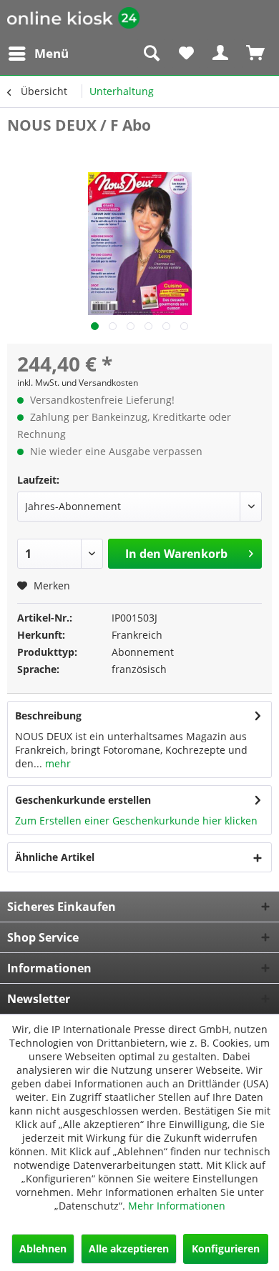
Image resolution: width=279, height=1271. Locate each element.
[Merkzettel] (186, 53)
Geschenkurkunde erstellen (83, 800)
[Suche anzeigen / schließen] (151, 53)
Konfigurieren (226, 1248)
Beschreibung (48, 715)
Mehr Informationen (176, 1205)
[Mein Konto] (221, 53)
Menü (51, 53)
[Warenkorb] (256, 53)
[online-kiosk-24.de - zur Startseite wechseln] (73, 19)
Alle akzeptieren (129, 1248)
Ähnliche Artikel (54, 857)
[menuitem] (38, 53)
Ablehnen (43, 1248)
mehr (56, 763)
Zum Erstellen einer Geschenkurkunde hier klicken (136, 820)
